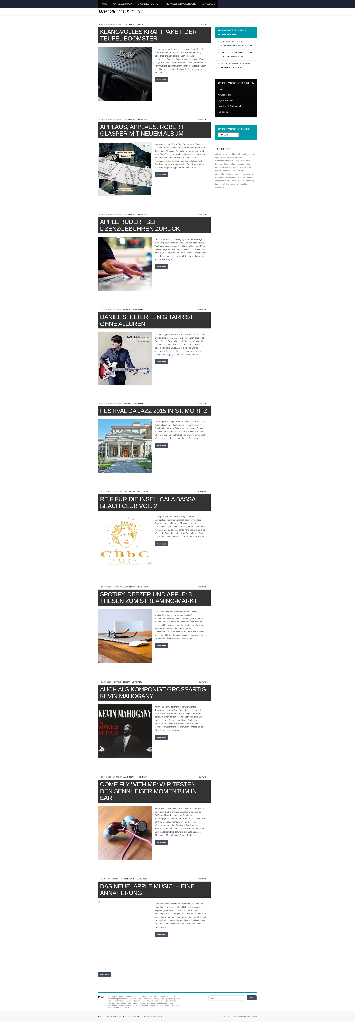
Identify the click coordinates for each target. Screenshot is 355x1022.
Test (216, 184)
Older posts (104, 975)
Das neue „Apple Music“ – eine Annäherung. (147, 889)
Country (238, 157)
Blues (228, 154)
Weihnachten (242, 184)
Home (104, 3)
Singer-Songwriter (222, 181)
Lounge (241, 171)
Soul (234, 181)
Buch (244, 154)
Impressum (208, 3)
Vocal (233, 184)
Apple (221, 154)
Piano (230, 174)
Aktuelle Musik (122, 3)
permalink (202, 24)
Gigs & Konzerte (148, 3)
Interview (244, 167)
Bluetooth (236, 154)
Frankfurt (218, 164)
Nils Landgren (221, 174)
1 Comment (142, 777)
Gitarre (248, 164)
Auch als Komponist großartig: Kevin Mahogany (154, 692)
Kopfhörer (227, 171)
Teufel (222, 184)
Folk (248, 161)
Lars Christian (129, 24)
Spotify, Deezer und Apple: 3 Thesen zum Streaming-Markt (148, 597)
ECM (237, 161)
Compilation (228, 157)
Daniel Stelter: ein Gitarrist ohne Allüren (146, 320)
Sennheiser (247, 177)
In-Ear (235, 167)
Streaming (250, 181)
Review (250, 174)
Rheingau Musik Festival (225, 177)
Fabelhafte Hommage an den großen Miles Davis (236, 55)
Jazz (251, 167)
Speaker (240, 181)
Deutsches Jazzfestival (224, 161)
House (217, 167)
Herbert (126, 309)
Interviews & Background (180, 3)
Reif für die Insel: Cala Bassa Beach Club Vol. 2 (147, 502)
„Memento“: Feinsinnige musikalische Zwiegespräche (237, 44)
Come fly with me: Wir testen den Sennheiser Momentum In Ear (148, 791)
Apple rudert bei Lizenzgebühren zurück (140, 225)
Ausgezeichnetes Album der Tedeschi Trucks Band (236, 66)
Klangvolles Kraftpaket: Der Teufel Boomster (148, 35)
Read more (161, 80)
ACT (216, 154)
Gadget (232, 164)
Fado (243, 161)
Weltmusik (219, 187)
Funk (226, 164)
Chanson (251, 154)
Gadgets (240, 164)
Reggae (243, 174)
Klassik (218, 171)
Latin (235, 171)
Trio (227, 184)
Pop (236, 174)
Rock (239, 177)
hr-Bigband (227, 167)
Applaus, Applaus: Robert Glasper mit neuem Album (142, 130)
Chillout (218, 157)
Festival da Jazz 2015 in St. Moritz (153, 410)
